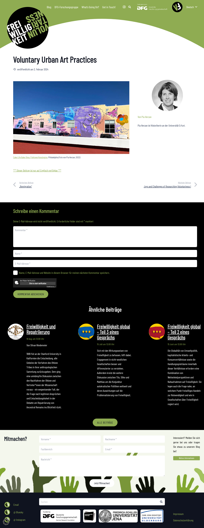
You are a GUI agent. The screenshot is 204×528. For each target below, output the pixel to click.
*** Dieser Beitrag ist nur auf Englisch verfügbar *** (37, 170)
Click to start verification (37, 283)
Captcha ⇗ (51, 286)
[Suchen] (161, 501)
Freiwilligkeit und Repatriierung (41, 329)
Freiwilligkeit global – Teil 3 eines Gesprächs (113, 331)
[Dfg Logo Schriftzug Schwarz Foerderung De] (152, 7)
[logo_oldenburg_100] (152, 516)
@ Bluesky (18, 512)
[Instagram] (124, 7)
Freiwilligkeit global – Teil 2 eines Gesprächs (184, 331)
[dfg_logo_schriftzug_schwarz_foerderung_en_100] (60, 516)
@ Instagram (19, 519)
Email (16, 504)
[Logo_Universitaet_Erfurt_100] (89, 516)
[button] (118, 7)
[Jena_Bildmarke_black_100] (118, 516)
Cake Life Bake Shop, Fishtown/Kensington (30, 157)
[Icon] (177, 7)
